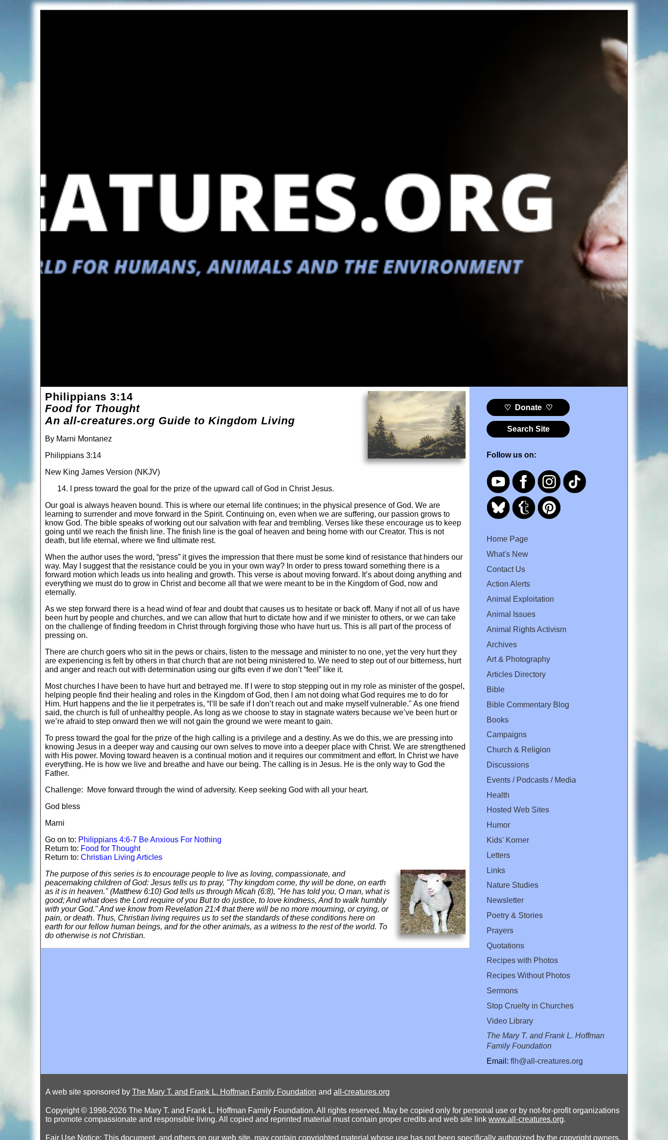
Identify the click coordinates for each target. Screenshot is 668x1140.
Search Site (528, 429)
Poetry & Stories (515, 915)
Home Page (507, 539)
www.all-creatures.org (526, 1119)
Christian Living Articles (121, 857)
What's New (507, 554)
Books (498, 720)
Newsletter (505, 900)
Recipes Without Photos (528, 975)
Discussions (508, 765)
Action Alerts (508, 584)
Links (496, 870)
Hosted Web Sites (518, 810)
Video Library (510, 1021)
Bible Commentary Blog (528, 705)
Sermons (502, 991)
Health (498, 795)
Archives (502, 644)
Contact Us (506, 569)
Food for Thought (110, 848)
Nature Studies (512, 885)
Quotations (505, 946)
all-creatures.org (362, 1092)
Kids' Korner (508, 840)
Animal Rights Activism (526, 629)
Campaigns (507, 734)
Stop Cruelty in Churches (530, 1006)
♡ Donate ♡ (528, 407)
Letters (498, 855)
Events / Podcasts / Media (531, 780)
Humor (498, 825)
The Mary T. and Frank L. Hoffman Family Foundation (224, 1092)
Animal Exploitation (520, 599)
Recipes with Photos (522, 960)
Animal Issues (511, 614)
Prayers (500, 930)
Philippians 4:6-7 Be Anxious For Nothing (150, 839)
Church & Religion (519, 749)
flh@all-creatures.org (547, 1061)
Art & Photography (518, 659)
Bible (496, 689)
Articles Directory (516, 674)
